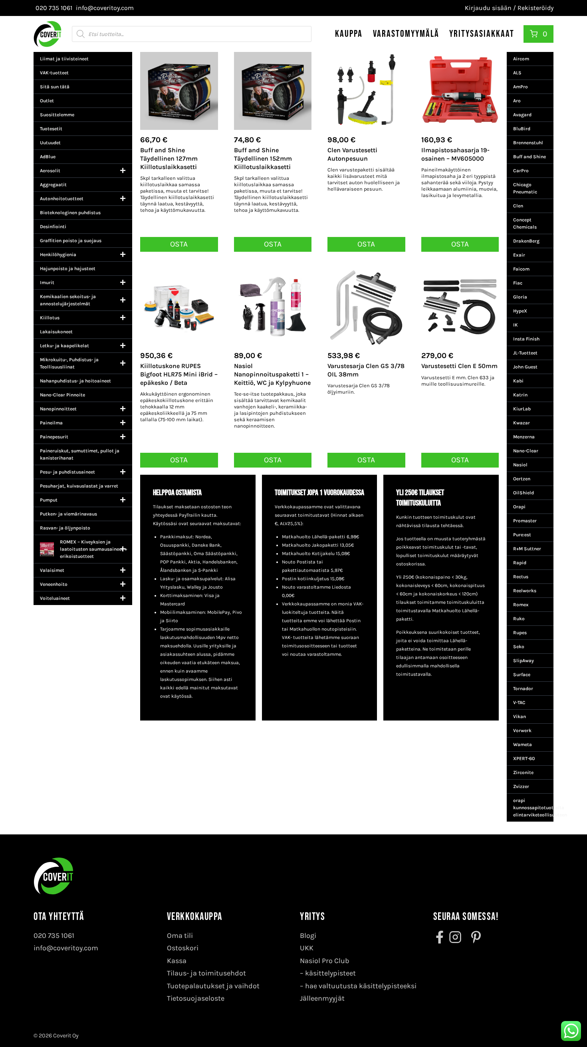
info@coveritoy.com (66, 947)
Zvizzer (521, 786)
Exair (519, 255)
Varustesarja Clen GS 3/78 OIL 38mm (366, 370)
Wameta (522, 744)
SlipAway (523, 660)
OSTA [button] (179, 244)
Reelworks (524, 590)
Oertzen (521, 479)
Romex (521, 604)
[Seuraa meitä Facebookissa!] (440, 937)
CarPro (521, 170)
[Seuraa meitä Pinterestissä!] (473, 937)
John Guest (525, 367)
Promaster (525, 521)
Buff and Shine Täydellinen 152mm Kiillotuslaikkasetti (263, 158)
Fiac (517, 283)
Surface (521, 674)
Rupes (520, 632)
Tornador (523, 688)
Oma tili (180, 935)
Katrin (520, 395)
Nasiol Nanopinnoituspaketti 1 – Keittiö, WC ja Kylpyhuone (272, 374)
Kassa (176, 960)
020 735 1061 (54, 935)
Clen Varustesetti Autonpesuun (352, 154)
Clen (518, 206)
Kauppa (349, 34)
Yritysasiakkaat (481, 34)
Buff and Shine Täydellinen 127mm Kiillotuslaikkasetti (169, 158)
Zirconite (523, 772)
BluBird (521, 128)
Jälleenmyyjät (322, 998)
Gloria (520, 297)
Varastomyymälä (406, 34)
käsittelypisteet (330, 973)
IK (515, 325)
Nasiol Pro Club (324, 960)
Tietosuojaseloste (195, 998)
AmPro (520, 87)
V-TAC (519, 702)
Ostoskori (182, 947)
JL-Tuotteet (525, 353)
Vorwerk (522, 730)
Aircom (521, 59)
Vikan (519, 716)
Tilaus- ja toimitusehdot (206, 973)
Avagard (522, 114)
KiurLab (522, 409)
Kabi (518, 381)
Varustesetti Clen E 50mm (459, 366)
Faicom (521, 269)
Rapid (519, 562)
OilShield (523, 493)
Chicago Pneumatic (525, 188)
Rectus (520, 576)
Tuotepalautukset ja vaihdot (213, 985)
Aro (517, 101)
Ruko (519, 618)
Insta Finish (526, 339)
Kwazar (521, 423)
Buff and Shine (529, 156)
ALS (517, 73)
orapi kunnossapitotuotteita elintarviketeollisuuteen (533, 808)
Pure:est (522, 534)
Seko (518, 646)
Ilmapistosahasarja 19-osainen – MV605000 (455, 154)
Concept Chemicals (525, 223)
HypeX (520, 311)
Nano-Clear (525, 451)
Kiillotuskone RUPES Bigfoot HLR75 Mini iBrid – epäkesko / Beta (179, 374)
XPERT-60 (524, 758)
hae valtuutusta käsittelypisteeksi (360, 985)
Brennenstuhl (528, 142)
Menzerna (524, 437)
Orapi (519, 507)
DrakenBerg (526, 241)
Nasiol (520, 465)
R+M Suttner (527, 548)
